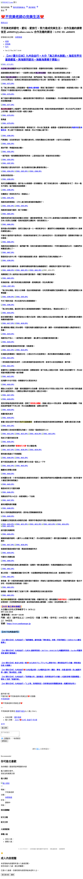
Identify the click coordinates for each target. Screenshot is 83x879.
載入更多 (4, 728)
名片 (7, 47)
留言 (23, 711)
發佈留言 (4, 741)
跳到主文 (4, 23)
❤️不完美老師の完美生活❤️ (22, 17)
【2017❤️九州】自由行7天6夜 (25, 720)
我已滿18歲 (5, 875)
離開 (12, 875)
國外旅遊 (17, 717)
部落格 (7, 44)
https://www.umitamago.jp (19, 623)
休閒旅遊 (18, 37)
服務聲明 (62, 849)
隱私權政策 (53, 849)
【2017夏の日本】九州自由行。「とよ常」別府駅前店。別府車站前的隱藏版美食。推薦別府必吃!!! (38, 683)
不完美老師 (5, 699)
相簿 (7, 41)
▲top (3, 724)
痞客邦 (18, 711)
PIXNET (25, 849)
